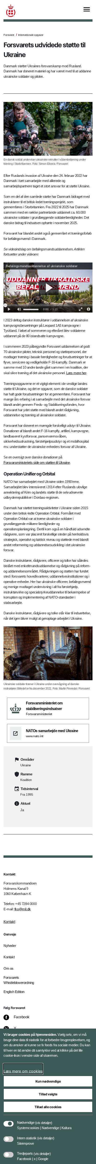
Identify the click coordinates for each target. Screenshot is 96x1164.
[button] (43, 1120)
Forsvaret (8, 35)
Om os (8, 968)
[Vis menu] (87, 9)
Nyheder (9, 946)
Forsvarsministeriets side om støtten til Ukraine (36, 462)
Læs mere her (76, 373)
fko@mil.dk (22, 909)
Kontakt (9, 921)
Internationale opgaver (30, 35)
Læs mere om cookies (23, 1071)
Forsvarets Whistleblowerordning (18, 980)
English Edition (13, 992)
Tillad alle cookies (48, 1107)
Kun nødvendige (48, 1081)
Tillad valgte (48, 1094)
